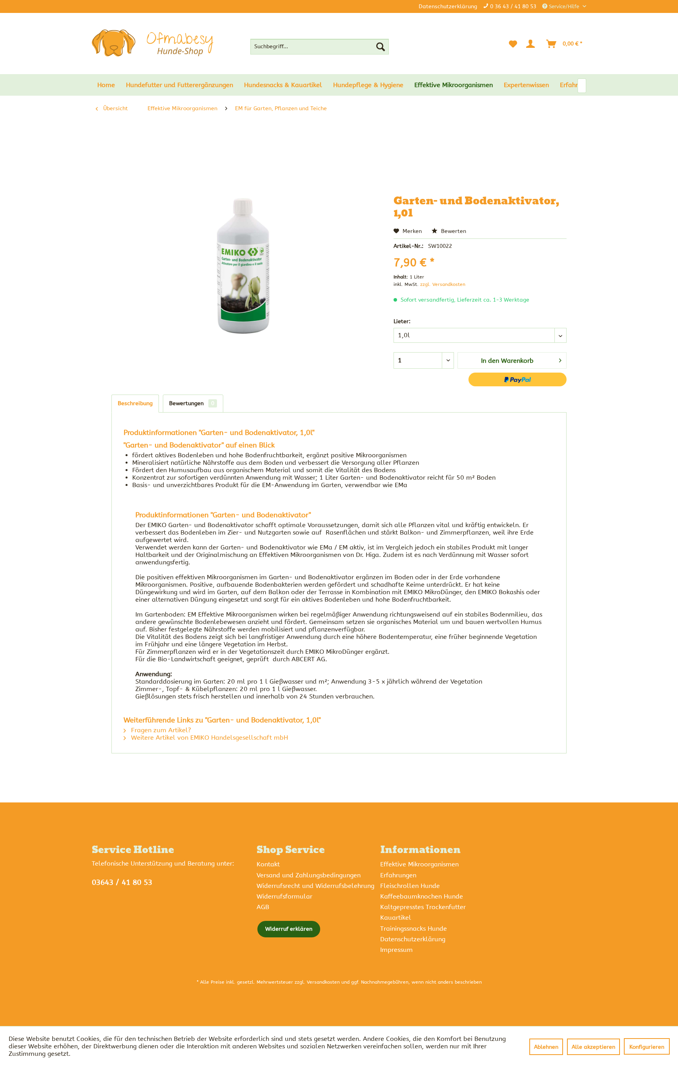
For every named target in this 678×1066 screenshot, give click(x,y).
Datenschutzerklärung (448, 6)
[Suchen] (380, 47)
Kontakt (268, 864)
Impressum (396, 949)
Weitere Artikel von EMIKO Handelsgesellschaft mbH (208, 737)
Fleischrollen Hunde (410, 886)
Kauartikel (395, 917)
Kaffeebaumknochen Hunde (421, 896)
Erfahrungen (398, 875)
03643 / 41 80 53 (122, 882)
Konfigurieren (646, 1047)
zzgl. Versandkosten (442, 284)
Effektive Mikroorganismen (419, 864)
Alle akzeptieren (593, 1047)
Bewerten (452, 231)
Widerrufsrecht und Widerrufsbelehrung (315, 886)
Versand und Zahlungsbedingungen (309, 875)
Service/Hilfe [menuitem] (564, 6)
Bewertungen (191, 403)
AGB (263, 907)
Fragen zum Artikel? (160, 730)
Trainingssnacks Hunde (413, 928)
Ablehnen (546, 1047)
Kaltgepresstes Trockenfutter (423, 907)
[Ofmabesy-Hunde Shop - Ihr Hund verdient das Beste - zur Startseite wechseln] (152, 43)
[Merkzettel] (513, 44)
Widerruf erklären (288, 929)
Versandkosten (323, 982)
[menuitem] (319, 47)
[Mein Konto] (532, 44)
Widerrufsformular (284, 896)
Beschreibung (135, 403)
